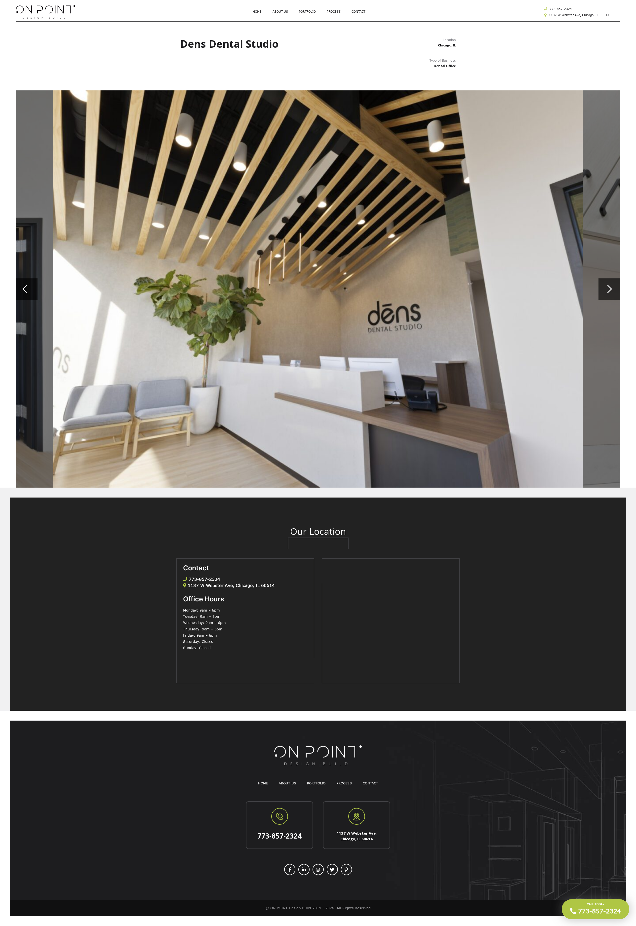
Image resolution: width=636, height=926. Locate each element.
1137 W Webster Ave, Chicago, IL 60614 (578, 15)
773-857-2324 (560, 8)
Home (257, 11)
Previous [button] (27, 289)
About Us (280, 11)
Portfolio (307, 11)
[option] (318, 289)
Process (334, 11)
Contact (358, 11)
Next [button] (609, 289)
